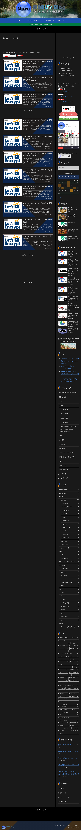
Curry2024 (64, 418)
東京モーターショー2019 (67, 457)
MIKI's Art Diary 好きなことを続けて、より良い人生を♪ (70, 374)
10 (59, 185)
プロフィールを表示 (68, 144)
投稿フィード (62, 793)
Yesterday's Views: (67, 73)
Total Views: (65, 76)
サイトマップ (62, 474)
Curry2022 (64, 409)
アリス (61, 767)
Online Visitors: (66, 68)
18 (62, 188)
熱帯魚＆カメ (63, 469)
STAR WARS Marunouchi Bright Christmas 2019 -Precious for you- (67, 429)
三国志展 (62, 444)
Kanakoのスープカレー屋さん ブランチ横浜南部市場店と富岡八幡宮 (68, 774)
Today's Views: (65, 71)
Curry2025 (64, 422)
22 (74, 188)
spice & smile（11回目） (65, 744)
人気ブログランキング (65, 96)
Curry (61, 405)
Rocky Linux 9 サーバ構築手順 (67, 393)
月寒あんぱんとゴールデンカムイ (68, 758)
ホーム (56, 825)
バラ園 (61, 440)
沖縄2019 (62, 465)
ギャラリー (61, 401)
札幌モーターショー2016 (67, 453)
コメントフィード (63, 797)
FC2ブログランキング (65, 101)
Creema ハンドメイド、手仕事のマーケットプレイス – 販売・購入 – (70, 361)
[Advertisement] (28, 45)
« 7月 (59, 197)
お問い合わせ (62, 397)
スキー (61, 436)
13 (68, 185)
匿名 (76, 751)
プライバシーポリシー (65, 478)
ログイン (61, 788)
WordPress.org (62, 801)
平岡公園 (62, 448)
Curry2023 (64, 414)
